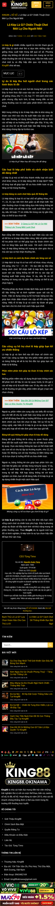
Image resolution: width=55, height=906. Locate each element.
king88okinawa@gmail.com (24, 879)
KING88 (5, 15)
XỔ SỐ (14, 15)
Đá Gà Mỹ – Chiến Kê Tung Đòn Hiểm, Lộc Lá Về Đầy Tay (31, 706)
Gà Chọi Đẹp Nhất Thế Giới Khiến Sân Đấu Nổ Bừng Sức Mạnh (31, 662)
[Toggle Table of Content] (18, 74)
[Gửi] (50, 645)
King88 (5, 65)
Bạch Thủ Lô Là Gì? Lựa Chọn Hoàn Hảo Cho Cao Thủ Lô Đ (13, 620)
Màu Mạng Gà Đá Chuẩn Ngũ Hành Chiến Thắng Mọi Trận (29, 684)
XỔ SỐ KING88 (31, 608)
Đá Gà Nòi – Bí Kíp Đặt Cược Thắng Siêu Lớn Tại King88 (31, 695)
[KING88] (19, 4)
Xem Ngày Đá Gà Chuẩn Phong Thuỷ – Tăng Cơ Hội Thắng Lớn (31, 673)
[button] (4, 5)
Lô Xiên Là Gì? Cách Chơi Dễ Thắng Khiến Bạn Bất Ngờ (41, 620)
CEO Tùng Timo (40, 36)
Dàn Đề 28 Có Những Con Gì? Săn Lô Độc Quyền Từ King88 (29, 728)
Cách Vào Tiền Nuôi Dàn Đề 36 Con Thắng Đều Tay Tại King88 (30, 717)
